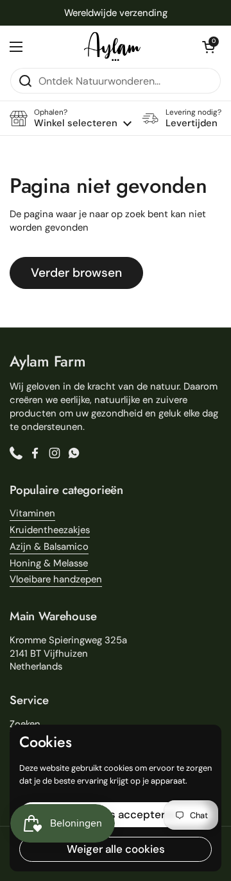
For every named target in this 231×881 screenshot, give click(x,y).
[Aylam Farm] (112, 46)
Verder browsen (76, 273)
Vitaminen (32, 513)
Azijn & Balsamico (49, 546)
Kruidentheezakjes (50, 529)
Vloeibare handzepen (56, 579)
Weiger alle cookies (116, 849)
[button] (208, 47)
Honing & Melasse (49, 563)
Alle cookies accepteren (116, 814)
